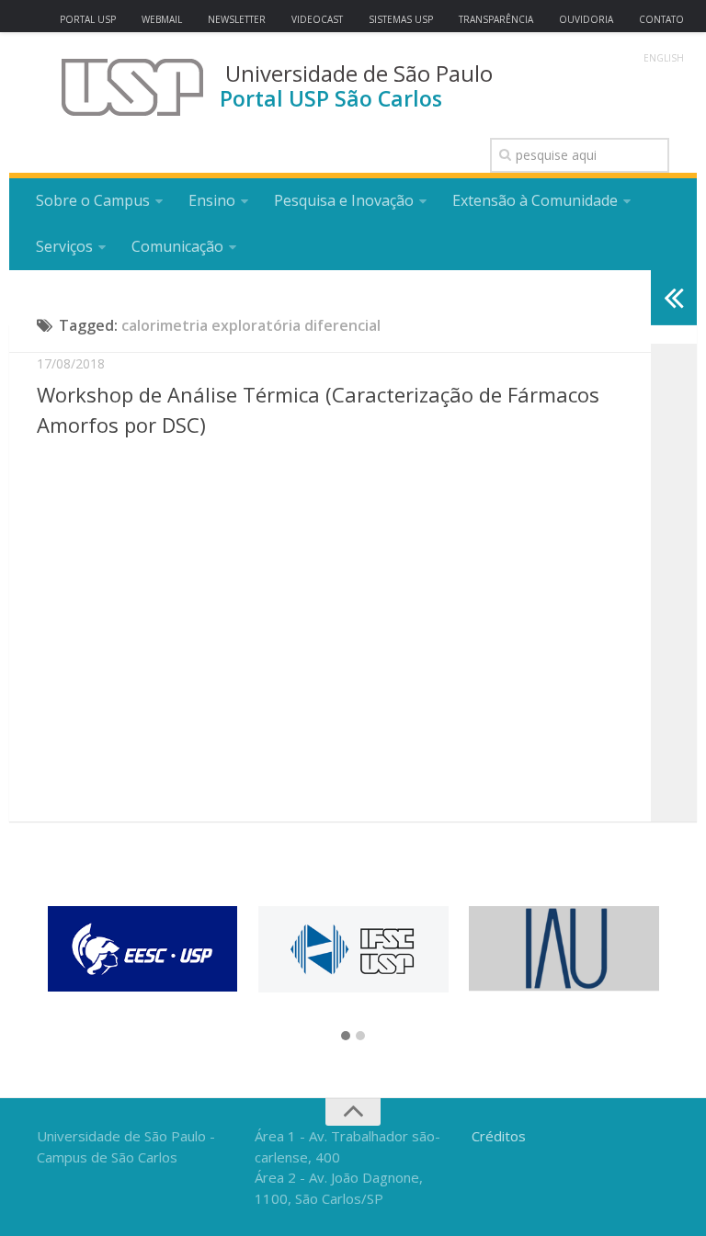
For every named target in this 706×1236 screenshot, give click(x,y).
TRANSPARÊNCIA (496, 19)
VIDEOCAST (317, 19)
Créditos (499, 1136)
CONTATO (661, 19)
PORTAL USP (88, 19)
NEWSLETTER (237, 19)
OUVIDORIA (586, 19)
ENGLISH (663, 57)
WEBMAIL (162, 19)
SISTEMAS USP (401, 19)
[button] (345, 1036)
